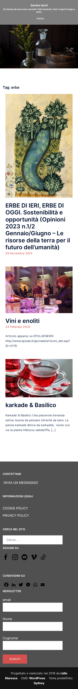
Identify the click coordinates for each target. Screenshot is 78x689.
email (7, 600)
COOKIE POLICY (15, 508)
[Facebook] (6, 557)
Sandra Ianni (39, 5)
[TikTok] (43, 557)
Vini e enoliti (22, 320)
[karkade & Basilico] (39, 378)
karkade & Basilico (30, 405)
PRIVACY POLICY (16, 515)
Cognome (10, 638)
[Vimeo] (34, 557)
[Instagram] (15, 557)
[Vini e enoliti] (39, 289)
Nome (7, 619)
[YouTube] (24, 557)
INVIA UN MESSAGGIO (20, 483)
